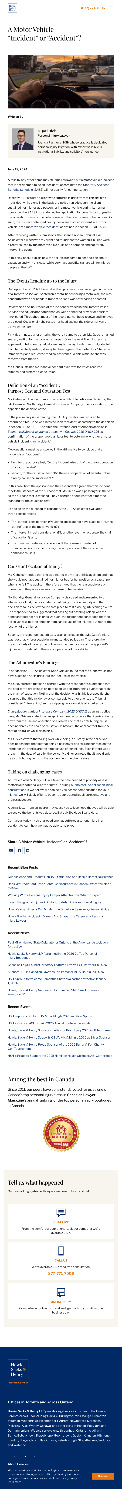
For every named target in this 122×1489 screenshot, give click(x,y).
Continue (103, 1476)
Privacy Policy (68, 1478)
